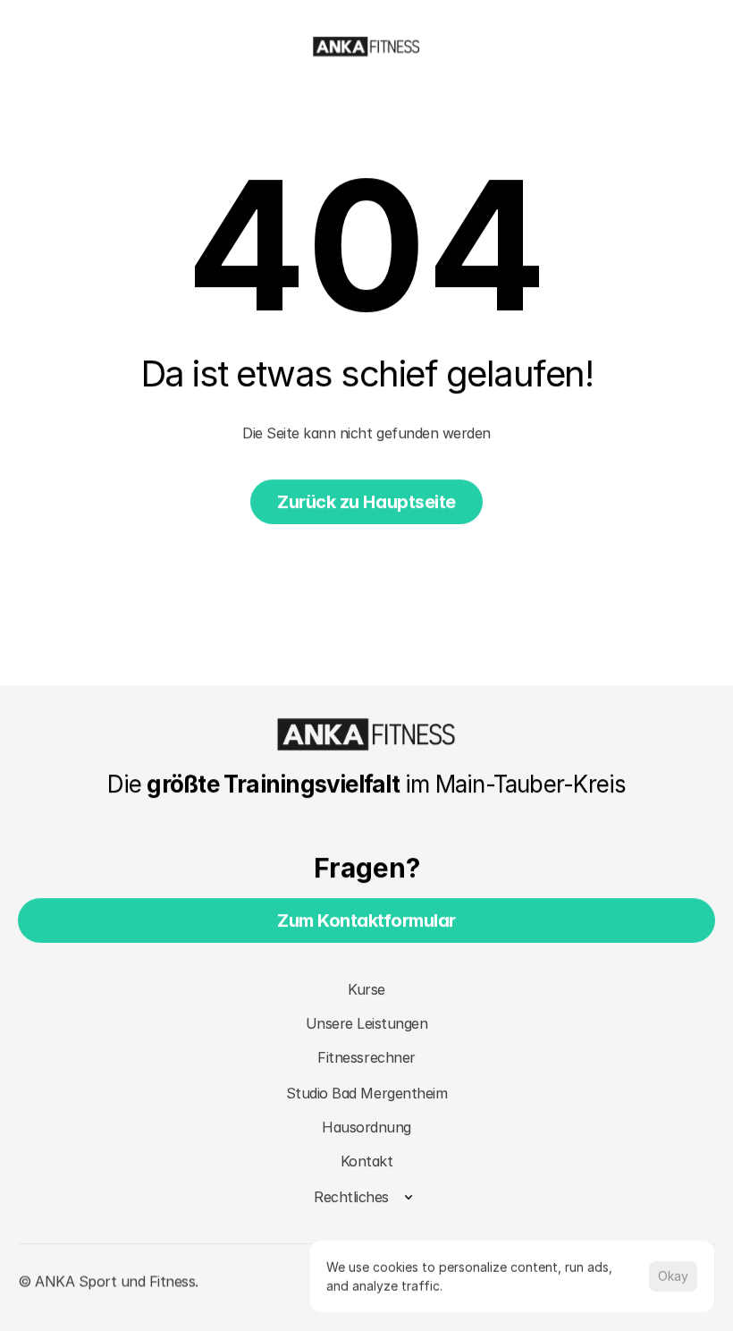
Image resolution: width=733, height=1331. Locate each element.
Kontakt (367, 1161)
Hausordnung (366, 1127)
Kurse (366, 989)
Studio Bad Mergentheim (366, 1093)
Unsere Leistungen (367, 1023)
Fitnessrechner (366, 1057)
